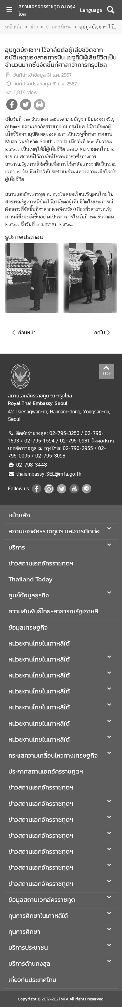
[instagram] (49, 491)
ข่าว (34, 27)
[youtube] (74, 491)
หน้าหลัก (14, 27)
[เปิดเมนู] (11, 10)
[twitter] (61, 491)
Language (91, 10)
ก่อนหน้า (27, 332)
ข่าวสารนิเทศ (59, 27)
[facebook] (36, 491)
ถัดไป (99, 332)
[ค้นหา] (110, 10)
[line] (86, 491)
